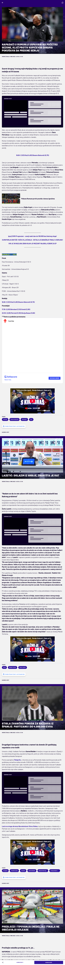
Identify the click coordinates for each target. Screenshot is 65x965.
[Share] (3, 962)
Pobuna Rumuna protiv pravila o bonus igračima (38, 199)
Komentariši (48, 962)
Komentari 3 (20, 962)
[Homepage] (62, 3)
